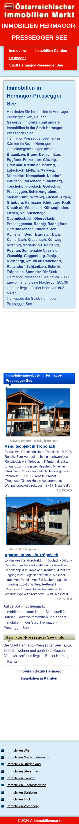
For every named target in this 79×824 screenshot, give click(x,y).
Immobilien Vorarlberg (23, 806)
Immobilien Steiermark (23, 771)
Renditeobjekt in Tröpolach (30, 446)
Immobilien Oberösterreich (26, 785)
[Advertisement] (39, 340)
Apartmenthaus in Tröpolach (31, 555)
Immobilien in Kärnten (39, 678)
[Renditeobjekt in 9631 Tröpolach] (40, 412)
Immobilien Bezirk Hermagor (39, 671)
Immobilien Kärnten (51, 50)
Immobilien (18, 50)
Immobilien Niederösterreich (27, 757)
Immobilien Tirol (18, 799)
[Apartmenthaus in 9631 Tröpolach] (40, 521)
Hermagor (17, 57)
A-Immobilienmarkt (45, 820)
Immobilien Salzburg (22, 792)
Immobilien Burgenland (24, 764)
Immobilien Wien (19, 750)
